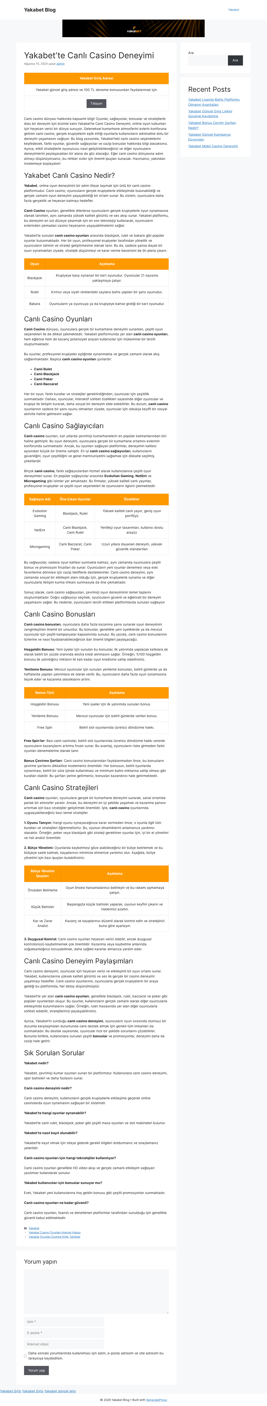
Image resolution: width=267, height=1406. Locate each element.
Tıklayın (96, 103)
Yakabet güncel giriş (60, 1391)
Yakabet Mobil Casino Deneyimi (213, 146)
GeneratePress (156, 1400)
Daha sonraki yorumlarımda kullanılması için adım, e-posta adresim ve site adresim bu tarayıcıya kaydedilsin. (96, 1355)
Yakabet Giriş (10, 1391)
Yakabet (233, 10)
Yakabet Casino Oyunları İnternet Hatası (55, 1232)
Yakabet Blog (40, 10)
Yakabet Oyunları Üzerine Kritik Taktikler (54, 1236)
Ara (191, 53)
